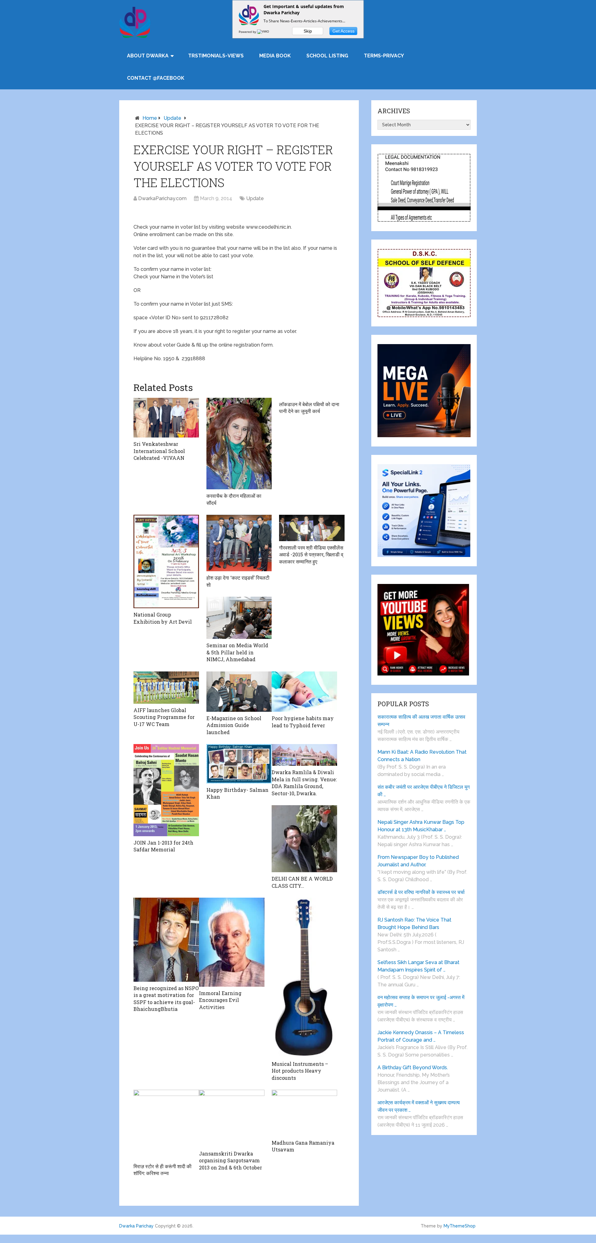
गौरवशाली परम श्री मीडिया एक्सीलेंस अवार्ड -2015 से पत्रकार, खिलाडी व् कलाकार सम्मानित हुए (311, 554)
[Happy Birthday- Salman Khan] (239, 763)
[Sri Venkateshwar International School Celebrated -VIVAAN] (166, 418)
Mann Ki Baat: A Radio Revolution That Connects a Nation (422, 755)
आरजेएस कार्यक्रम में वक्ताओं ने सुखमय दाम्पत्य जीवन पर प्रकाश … (418, 1106)
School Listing (327, 56)
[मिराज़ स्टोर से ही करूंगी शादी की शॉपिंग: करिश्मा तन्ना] (166, 1125)
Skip (308, 31)
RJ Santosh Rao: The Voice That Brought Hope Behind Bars (414, 923)
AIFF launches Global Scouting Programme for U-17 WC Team (164, 717)
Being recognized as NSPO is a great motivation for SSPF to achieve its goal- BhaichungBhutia (166, 998)
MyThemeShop (460, 1225)
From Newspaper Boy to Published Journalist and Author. (418, 861)
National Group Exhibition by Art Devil (162, 618)
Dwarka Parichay (136, 1225)
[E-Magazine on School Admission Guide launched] (239, 691)
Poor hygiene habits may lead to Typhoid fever (303, 721)
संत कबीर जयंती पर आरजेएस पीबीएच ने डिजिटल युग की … (423, 790)
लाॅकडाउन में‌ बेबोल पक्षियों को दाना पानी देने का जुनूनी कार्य (309, 407)
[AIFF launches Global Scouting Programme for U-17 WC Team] (166, 687)
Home (149, 118)
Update (172, 118)
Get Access (343, 31)
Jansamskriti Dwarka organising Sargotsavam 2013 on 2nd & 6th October (230, 1160)
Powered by (248, 31)
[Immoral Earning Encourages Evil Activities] (231, 942)
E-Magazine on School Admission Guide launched (233, 725)
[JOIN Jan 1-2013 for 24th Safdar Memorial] (166, 790)
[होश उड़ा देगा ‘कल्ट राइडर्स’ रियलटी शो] (239, 543)
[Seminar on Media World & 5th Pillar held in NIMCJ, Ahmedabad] (239, 618)
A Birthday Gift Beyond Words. (412, 1067)
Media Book (275, 56)
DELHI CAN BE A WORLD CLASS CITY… (302, 882)
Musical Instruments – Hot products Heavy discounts (300, 1071)
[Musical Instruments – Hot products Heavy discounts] (304, 977)
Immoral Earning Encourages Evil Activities (220, 1000)
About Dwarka (148, 56)
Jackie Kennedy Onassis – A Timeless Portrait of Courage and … (420, 1036)
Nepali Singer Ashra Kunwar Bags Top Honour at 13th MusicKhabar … (420, 825)
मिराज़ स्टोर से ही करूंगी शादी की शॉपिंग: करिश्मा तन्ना (162, 1169)
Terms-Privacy (384, 56)
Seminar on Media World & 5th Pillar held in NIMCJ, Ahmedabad (237, 652)
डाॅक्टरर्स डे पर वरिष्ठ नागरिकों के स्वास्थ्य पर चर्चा (421, 892)
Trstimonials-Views (216, 56)
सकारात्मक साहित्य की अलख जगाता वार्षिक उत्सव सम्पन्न (421, 720)
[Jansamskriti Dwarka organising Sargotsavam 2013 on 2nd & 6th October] (231, 1118)
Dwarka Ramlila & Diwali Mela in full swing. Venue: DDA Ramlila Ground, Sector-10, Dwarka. (304, 782)
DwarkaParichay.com (162, 198)
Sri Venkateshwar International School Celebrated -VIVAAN (159, 451)
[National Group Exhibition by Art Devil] (166, 561)
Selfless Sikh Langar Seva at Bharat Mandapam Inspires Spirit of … (418, 966)
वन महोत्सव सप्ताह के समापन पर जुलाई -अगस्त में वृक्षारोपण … (420, 1001)
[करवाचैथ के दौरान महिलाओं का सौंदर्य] (239, 444)
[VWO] (263, 31)
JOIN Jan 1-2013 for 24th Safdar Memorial (163, 846)
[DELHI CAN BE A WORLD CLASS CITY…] (304, 838)
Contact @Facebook (155, 78)
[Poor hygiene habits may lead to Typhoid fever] (304, 691)
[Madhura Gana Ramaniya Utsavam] (304, 1113)
